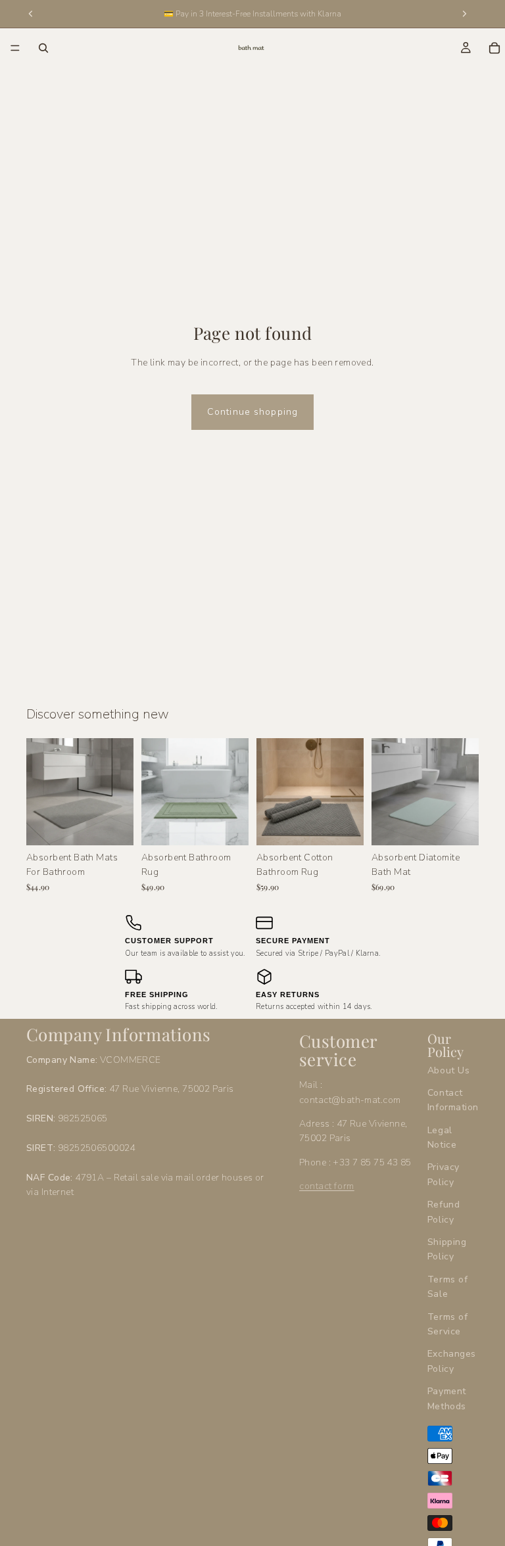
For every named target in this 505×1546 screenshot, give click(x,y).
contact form (326, 1186)
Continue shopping (252, 412)
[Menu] (15, 48)
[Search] (43, 48)
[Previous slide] (40, 791)
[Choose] (113, 825)
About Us (448, 1070)
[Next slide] (119, 791)
